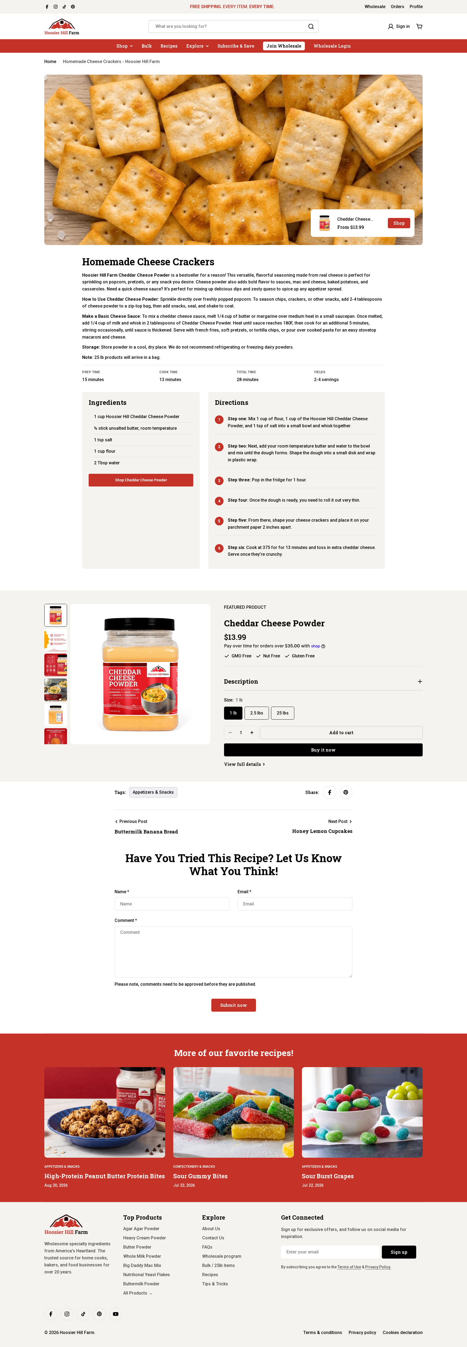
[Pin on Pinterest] (345, 792)
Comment (126, 920)
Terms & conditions (322, 1332)
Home (50, 61)
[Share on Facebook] (329, 792)
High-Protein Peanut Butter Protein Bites (104, 1176)
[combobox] (233, 26)
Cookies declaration (403, 1332)
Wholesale (375, 6)
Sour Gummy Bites (200, 1176)
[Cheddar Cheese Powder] (324, 223)
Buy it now (323, 750)
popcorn (117, 281)
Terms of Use (349, 1267)
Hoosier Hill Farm (77, 1332)
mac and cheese (309, 281)
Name (122, 891)
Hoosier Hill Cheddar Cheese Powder (142, 416)
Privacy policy (362, 1332)
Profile (416, 6)
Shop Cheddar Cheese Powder (141, 480)
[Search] (311, 26)
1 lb (233, 713)
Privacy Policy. (378, 1267)
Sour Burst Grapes (328, 1176)
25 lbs (283, 713)
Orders (397, 6)
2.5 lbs (256, 713)
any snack (162, 281)
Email (244, 891)
